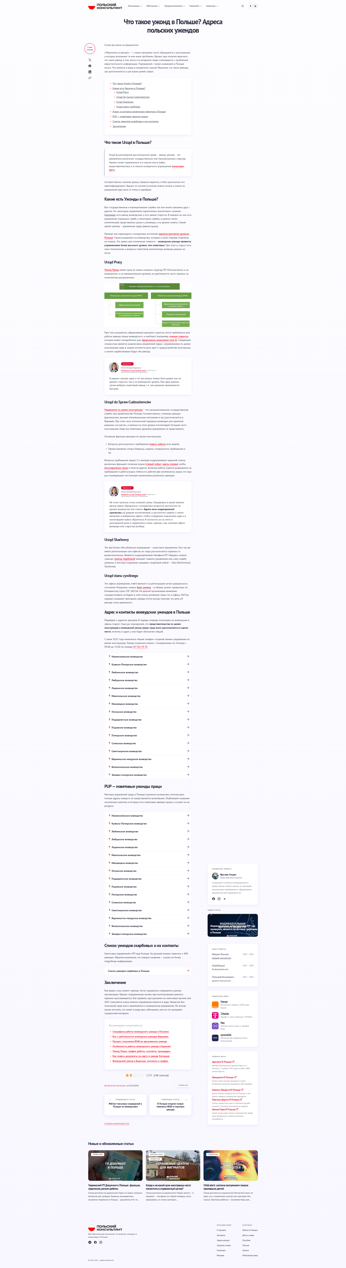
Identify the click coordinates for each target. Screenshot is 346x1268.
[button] (242, 6)
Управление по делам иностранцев (123, 409)
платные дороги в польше (225, 1099)
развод (147, 587)
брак (139, 587)
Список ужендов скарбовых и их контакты (136, 121)
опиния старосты (178, 336)
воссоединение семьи (116, 467)
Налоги (245, 1250)
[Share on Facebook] (90, 66)
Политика (221, 1250)
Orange (224, 1001)
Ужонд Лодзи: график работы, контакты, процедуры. (142, 1051)
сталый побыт (153, 464)
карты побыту (158, 444)
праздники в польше (223, 1077)
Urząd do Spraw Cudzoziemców (133, 97)
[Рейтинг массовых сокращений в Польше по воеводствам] (125, 1104)
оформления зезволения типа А (159, 340)
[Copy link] (90, 78)
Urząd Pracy (122, 92)
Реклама (220, 1255)
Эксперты (221, 1235)
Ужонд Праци (111, 269)
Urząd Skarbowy (124, 101)
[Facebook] (213, 899)
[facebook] (95, 1242)
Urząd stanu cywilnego (128, 106)
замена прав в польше (223, 1109)
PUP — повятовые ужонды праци (130, 116)
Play (223, 1022)
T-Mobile (225, 1013)
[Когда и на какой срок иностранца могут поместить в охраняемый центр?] (173, 1165)
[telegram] (90, 1242)
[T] (224, 899)
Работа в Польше (250, 1230)
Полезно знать (156, 1154)
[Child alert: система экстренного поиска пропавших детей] (231, 1165)
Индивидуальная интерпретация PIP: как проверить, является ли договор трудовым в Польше (233, 929)
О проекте (221, 1230)
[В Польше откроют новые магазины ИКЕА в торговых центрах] (170, 1104)
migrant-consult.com (221, 958)
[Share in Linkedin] (90, 72)
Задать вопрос (223, 1240)
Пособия (246, 1240)
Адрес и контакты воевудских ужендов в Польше (139, 111)
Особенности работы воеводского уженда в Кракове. (142, 1046)
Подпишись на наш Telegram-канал (133, 370)
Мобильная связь (250, 1255)
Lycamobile (226, 1034)
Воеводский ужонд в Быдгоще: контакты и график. (141, 1061)
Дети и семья (248, 1235)
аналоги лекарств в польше (226, 1089)
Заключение (119, 126)
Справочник (183, 1085)
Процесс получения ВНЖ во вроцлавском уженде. (140, 1041)
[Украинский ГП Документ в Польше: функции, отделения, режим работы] (115, 1165)
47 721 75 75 (140, 646)
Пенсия (245, 1245)
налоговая (178, 166)
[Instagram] (219, 899)
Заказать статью (224, 1245)
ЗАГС (111, 170)
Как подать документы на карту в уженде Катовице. (141, 1056)
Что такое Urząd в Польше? (127, 83)
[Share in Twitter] (90, 60)
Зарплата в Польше (222, 1061)
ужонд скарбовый (125, 558)
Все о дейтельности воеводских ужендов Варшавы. (141, 1036)
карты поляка (169, 464)
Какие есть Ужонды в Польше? (129, 88)
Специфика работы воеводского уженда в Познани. (141, 1031)
